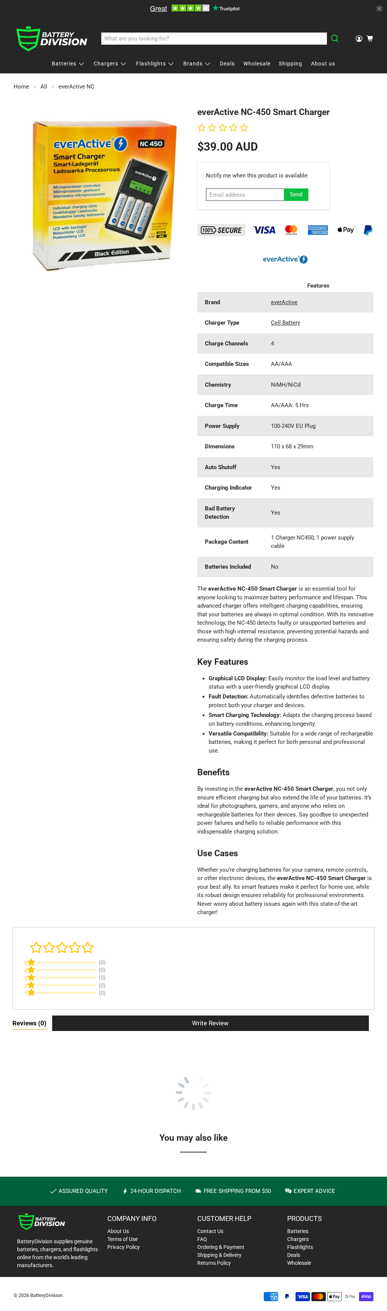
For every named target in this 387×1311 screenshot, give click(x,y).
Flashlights (151, 64)
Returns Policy (214, 1263)
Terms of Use (122, 1239)
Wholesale (257, 64)
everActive (284, 302)
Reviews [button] (29, 1023)
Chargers (106, 64)
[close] (379, 8)
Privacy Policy (123, 1247)
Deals (227, 64)
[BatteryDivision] (52, 38)
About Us (118, 1231)
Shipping (290, 64)
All (43, 87)
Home (21, 87)
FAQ (202, 1239)
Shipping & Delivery (219, 1255)
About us (323, 64)
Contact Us (210, 1231)
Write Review (210, 1023)
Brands (193, 64)
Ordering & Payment (221, 1247)
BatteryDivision (46, 1295)
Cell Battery (285, 322)
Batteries (64, 64)
